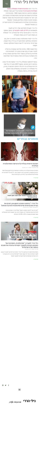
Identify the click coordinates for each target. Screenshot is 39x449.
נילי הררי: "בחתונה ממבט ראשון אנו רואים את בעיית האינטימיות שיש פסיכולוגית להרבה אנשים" (19, 204)
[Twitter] (5, 385)
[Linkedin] (3, 385)
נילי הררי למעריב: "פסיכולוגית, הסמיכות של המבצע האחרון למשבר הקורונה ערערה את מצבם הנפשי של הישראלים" (19, 245)
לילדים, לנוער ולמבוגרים (20, 30)
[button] (19, 389)
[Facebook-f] (8, 385)
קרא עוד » (35, 177)
